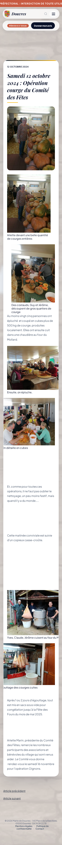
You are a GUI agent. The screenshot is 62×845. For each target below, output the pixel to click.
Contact (40, 828)
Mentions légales (23, 826)
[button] (37, 14)
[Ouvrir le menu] (53, 14)
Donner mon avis (43, 25)
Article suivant (12, 798)
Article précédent (14, 791)
